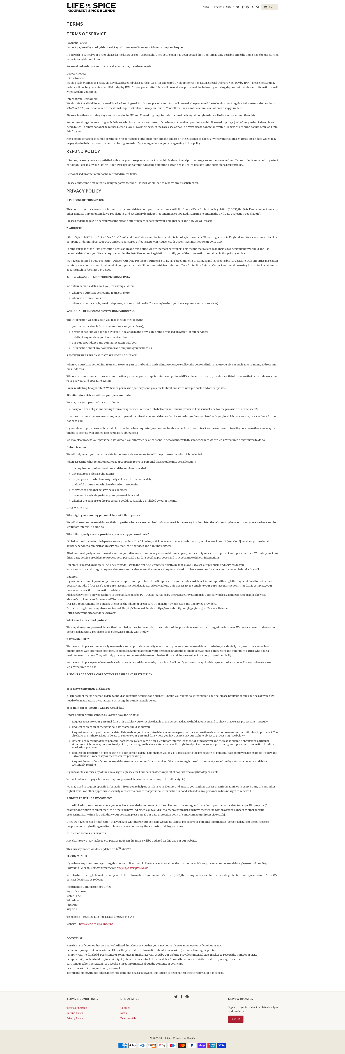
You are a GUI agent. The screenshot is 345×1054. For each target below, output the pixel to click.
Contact (125, 1007)
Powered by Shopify (184, 1038)
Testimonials (128, 1018)
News (123, 1013)
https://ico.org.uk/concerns (96, 924)
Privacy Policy (74, 1018)
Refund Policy (74, 1013)
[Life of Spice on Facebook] (242, 8)
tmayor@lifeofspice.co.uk (132, 868)
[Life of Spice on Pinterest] (247, 8)
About (230, 7)
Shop (207, 7)
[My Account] (252, 8)
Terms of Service (76, 1007)
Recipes (219, 7)
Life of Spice (165, 1038)
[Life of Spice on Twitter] (237, 8)
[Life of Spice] (91, 8)
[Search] (257, 8)
